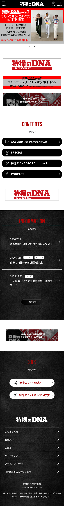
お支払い (9, 447)
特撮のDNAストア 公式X (34, 395)
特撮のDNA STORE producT (29, 163)
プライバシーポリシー (16, 463)
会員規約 (9, 439)
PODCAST (17, 174)
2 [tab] (34, 46)
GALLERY (29, 141)
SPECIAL (17, 152)
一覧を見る (32, 302)
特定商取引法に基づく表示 (18, 471)
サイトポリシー (12, 455)
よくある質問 (11, 431)
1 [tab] (29, 46)
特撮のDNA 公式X (30, 383)
